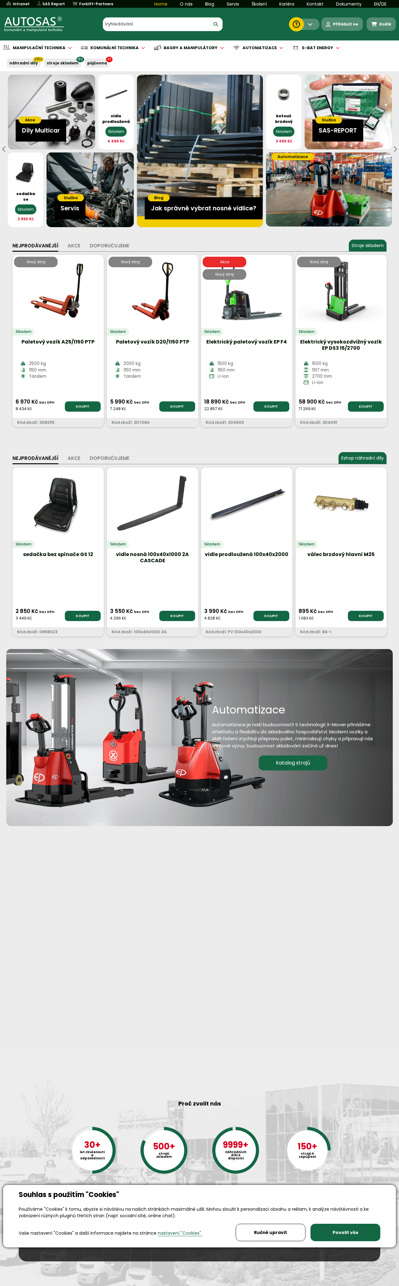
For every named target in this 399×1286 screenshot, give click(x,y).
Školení (259, 4)
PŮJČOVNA (97, 63)
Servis (233, 4)
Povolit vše (345, 1232)
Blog (209, 4)
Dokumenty (349, 4)
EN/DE (380, 4)
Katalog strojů (293, 762)
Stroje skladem (368, 245)
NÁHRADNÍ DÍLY (23, 63)
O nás (186, 4)
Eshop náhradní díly (362, 458)
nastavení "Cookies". (180, 1233)
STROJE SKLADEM (63, 63)
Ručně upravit (270, 1232)
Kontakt (315, 4)
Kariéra (286, 4)
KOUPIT (82, 406)
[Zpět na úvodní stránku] (38, 24)
